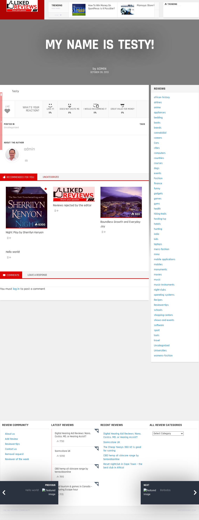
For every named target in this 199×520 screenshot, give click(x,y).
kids (156, 239)
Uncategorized (11, 127)
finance (158, 183)
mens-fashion (161, 249)
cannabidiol (160, 133)
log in (16, 289)
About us (10, 434)
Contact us (11, 449)
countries (159, 158)
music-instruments (164, 284)
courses (158, 163)
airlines (158, 102)
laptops (158, 244)
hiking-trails (160, 214)
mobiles (158, 264)
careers (158, 138)
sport (157, 330)
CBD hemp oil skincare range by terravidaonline (121, 457)
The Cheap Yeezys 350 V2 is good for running (122, 448)
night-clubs (160, 290)
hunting (158, 229)
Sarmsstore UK (111, 442)
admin (101, 68)
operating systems (164, 295)
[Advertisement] (99, 391)
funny (157, 188)
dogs (156, 168)
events (157, 173)
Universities (160, 350)
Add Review (11, 439)
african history (162, 97)
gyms (157, 203)
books (157, 122)
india (156, 234)
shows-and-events (164, 320)
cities (157, 148)
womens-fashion (163, 355)
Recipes (158, 300)
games (157, 198)
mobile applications (164, 259)
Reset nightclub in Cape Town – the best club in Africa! (122, 465)
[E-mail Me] (27, 161)
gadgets (158, 193)
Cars (156, 143)
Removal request (14, 454)
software (159, 325)
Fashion (158, 178)
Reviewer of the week (17, 459)
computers (160, 153)
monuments (160, 269)
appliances (160, 112)
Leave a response (37, 275)
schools (158, 310)
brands (157, 128)
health (157, 209)
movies (158, 274)
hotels (157, 224)
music (157, 279)
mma (157, 254)
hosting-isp (160, 219)
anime (157, 107)
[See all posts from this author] (12, 154)
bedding (158, 117)
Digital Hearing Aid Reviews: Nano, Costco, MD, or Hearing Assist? (122, 435)
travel (157, 340)
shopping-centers (163, 315)
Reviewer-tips (161, 305)
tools (156, 335)
